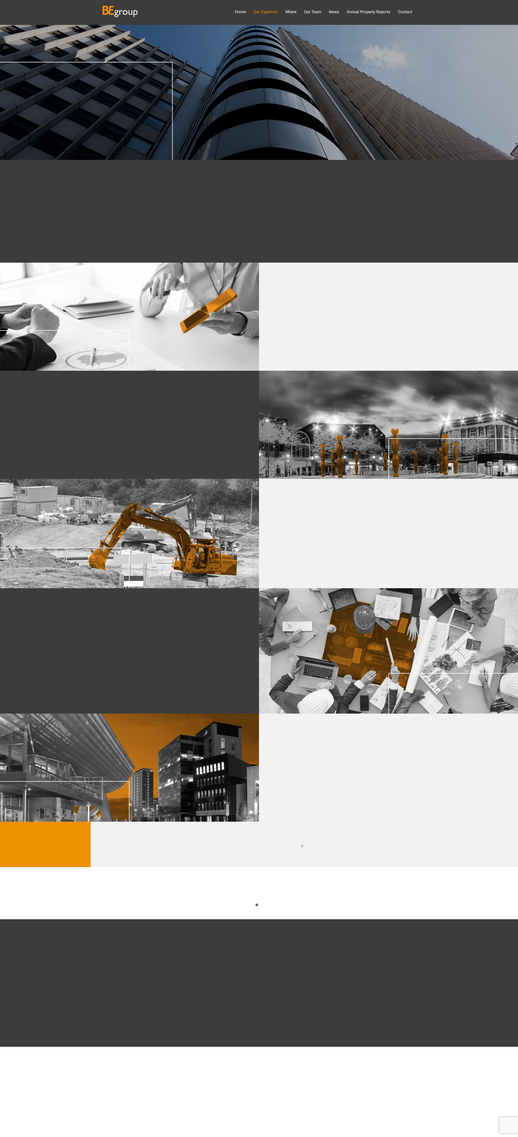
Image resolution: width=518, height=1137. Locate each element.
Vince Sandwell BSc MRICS (304, 848)
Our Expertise (266, 11)
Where (291, 11)
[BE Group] (120, 14)
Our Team (312, 11)
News (334, 11)
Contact (405, 11)
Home (240, 11)
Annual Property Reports (368, 11)
